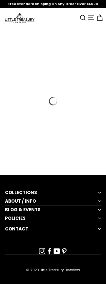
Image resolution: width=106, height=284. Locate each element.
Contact (16, 229)
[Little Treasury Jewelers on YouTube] (57, 251)
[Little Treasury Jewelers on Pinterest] (64, 251)
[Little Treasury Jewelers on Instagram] (42, 251)
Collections (21, 192)
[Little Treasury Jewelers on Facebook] (49, 251)
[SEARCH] (82, 17)
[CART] (98, 17)
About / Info (20, 201)
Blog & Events (23, 209)
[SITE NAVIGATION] (90, 17)
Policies (15, 218)
